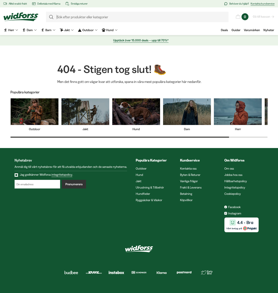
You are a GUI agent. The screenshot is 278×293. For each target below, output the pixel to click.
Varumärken (252, 30)
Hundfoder (143, 194)
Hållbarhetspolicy (235, 181)
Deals (224, 30)
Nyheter (268, 30)
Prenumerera (74, 184)
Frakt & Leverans (191, 187)
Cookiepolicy (232, 194)
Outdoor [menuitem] (88, 30)
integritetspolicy (61, 175)
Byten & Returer (190, 175)
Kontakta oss (188, 168)
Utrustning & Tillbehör (150, 187)
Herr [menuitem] (11, 30)
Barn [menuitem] (48, 30)
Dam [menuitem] (30, 30)
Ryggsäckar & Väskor (149, 200)
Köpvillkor (186, 200)
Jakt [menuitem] (67, 30)
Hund (139, 175)
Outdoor (141, 168)
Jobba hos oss (233, 175)
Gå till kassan (261, 17)
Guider (236, 30)
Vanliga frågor (189, 181)
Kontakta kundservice (263, 3)
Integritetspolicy (234, 187)
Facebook (234, 207)
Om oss (229, 168)
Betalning (186, 194)
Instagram (234, 213)
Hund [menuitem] (110, 30)
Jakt (138, 181)
